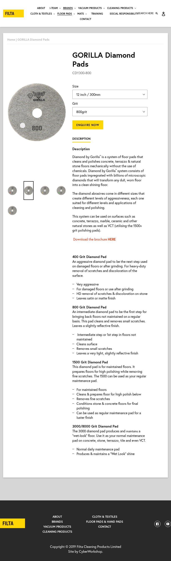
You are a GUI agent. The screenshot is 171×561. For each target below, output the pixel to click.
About (57, 517)
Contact (104, 527)
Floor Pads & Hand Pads (104, 522)
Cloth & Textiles (104, 517)
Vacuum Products (57, 527)
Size (75, 86)
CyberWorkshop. (91, 551)
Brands (57, 522)
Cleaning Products (57, 532)
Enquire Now (87, 125)
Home (11, 39)
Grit (75, 103)
